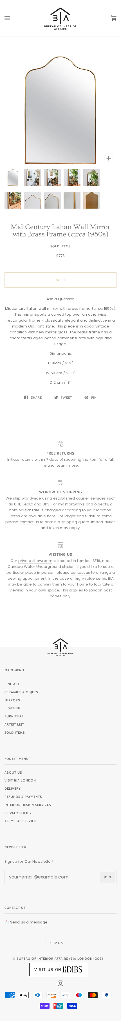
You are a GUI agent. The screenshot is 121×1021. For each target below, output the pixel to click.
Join (107, 877)
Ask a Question (61, 299)
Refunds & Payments (23, 797)
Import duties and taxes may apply (78, 524)
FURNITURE (14, 716)
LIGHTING (12, 708)
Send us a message (29, 922)
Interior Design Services (28, 805)
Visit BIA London (20, 780)
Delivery (13, 788)
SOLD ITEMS (15, 733)
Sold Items (60, 246)
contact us (29, 522)
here (51, 516)
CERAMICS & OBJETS (21, 692)
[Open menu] (13, 18)
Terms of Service (20, 821)
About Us (13, 772)
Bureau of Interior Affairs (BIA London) (55, 959)
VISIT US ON (47, 970)
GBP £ (55, 943)
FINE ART (12, 684)
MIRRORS (12, 700)
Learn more (67, 465)
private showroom (35, 560)
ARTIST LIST (14, 724)
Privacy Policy (18, 813)
